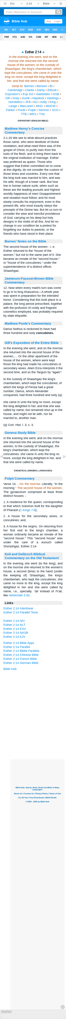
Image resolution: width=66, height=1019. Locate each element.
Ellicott (52, 90)
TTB (24, 114)
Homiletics (15, 102)
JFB (28, 102)
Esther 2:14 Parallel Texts (20, 612)
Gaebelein (43, 94)
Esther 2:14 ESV (14, 629)
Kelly (43, 102)
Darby (41, 90)
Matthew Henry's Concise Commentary (24, 130)
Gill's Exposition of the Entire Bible (32, 343)
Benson (42, 86)
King (53, 102)
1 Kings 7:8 (27, 510)
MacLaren (26, 106)
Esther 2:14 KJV (14, 636)
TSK (42, 114)
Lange (13, 106)
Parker (10, 110)
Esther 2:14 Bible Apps (18, 643)
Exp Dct (28, 94)
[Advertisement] (37, 738)
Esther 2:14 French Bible (20, 659)
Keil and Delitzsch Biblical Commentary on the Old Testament (32, 556)
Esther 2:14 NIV (14, 620)
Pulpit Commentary (20, 478)
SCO (55, 110)
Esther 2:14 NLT (14, 624)
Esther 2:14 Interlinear (18, 608)
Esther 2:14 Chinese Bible (21, 655)
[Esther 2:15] (62, 464)
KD (35, 102)
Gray (16, 98)
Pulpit (32, 110)
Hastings (53, 98)
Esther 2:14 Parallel (16, 647)
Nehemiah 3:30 (19, 595)
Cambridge (15, 90)
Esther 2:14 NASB (15, 632)
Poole (21, 110)
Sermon (43, 110)
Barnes (29, 86)
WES (32, 114)
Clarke (29, 90)
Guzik (26, 98)
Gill (7, 98)
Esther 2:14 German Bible (20, 663)
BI (51, 86)
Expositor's (12, 94)
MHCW (51, 106)
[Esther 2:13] (4, 464)
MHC (39, 106)
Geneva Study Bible (20, 432)
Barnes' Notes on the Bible (25, 241)
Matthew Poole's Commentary (28, 323)
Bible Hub (10, 669)
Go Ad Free (6, 1012)
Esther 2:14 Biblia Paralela (21, 650)
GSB (56, 94)
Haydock (38, 98)
